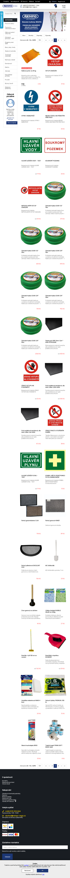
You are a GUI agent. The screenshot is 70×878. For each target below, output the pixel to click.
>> (64, 40)
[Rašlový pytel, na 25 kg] (31, 56)
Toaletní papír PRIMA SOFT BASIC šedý (53, 746)
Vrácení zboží (6, 784)
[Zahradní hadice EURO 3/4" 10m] (55, 235)
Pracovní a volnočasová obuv (10, 28)
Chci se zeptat (12, 123)
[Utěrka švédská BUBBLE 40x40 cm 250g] (55, 595)
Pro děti (7, 80)
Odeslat (7, 857)
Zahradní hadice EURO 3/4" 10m (54, 251)
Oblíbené (31, 1)
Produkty (6, 1)
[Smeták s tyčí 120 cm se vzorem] (31, 640)
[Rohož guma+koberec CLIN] (31, 505)
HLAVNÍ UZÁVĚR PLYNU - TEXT (29, 476)
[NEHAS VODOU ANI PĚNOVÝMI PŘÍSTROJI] (55, 100)
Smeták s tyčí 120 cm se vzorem (29, 656)
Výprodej (47, 35)
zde (43, 874)
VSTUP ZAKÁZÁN (51, 71)
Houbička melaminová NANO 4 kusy (30, 701)
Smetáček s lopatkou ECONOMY (52, 656)
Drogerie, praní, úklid (9, 43)
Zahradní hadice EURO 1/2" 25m (29, 251)
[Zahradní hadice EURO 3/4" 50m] (31, 325)
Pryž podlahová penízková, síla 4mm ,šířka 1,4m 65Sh (31, 431)
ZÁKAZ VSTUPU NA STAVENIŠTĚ (27, 386)
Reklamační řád (6, 798)
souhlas (26, 865)
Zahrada (7, 71)
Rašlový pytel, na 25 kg (28, 71)
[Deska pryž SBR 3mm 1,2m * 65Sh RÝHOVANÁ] (55, 325)
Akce (23, 35)
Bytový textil (9, 83)
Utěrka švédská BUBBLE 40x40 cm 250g (53, 611)
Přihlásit (54, 1)
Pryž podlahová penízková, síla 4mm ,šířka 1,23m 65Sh (55, 386)
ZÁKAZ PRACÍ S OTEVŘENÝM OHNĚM (54, 431)
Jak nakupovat (14, 1)
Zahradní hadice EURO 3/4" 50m (30, 341)
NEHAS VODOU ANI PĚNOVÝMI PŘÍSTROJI (55, 116)
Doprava (4, 795)
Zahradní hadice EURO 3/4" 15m (30, 296)
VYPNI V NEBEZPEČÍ (27, 116)
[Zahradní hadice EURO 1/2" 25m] (31, 235)
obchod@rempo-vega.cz (15, 816)
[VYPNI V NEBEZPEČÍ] (31, 100)
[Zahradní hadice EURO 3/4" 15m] (31, 280)
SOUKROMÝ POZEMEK (52, 161)
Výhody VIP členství (8, 801)
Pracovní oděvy (9, 23)
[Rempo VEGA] (10, 5)
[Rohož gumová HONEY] (55, 505)
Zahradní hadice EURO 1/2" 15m (53, 206)
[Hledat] (15, 14)
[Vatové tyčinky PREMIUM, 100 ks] (55, 685)
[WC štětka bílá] (55, 550)
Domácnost (8, 63)
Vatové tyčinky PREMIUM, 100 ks (54, 701)
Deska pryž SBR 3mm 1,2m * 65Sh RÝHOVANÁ (54, 341)
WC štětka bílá (49, 565)
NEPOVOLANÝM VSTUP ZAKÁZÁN (28, 206)
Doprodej (39, 35)
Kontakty (5, 781)
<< (46, 40)
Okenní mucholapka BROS (29, 745)
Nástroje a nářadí (10, 60)
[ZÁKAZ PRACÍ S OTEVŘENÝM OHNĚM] (55, 415)
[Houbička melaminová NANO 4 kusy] (31, 685)
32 (39, 40)
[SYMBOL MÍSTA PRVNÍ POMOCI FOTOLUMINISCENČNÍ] (55, 460)
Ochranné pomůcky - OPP (9, 38)
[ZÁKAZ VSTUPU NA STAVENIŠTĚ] (31, 370)
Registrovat (61, 1)
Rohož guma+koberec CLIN (29, 520)
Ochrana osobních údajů (9, 800)
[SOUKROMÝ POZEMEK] (55, 145)
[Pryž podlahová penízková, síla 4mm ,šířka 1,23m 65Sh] (55, 370)
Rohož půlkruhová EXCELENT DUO (30, 566)
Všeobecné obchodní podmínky (11, 793)
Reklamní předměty (8, 87)
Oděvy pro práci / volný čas (10, 33)
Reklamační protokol (8, 782)
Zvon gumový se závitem (29, 610)
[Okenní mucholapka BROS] (31, 730)
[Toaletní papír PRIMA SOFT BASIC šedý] (55, 730)
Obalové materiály (10, 51)
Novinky (31, 35)
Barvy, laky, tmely (10, 47)
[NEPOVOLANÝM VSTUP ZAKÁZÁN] (31, 190)
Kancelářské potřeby (8, 75)
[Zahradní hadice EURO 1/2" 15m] (55, 190)
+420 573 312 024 (11, 118)
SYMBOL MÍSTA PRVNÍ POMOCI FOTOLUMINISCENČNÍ (55, 476)
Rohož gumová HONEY (52, 520)
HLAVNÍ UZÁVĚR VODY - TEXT (31, 161)
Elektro (7, 67)
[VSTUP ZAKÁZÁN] (55, 56)
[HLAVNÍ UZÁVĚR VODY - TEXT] (31, 145)
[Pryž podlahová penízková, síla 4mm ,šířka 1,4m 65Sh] (31, 415)
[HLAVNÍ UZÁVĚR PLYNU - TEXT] (31, 460)
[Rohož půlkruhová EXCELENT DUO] (31, 550)
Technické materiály (8, 55)
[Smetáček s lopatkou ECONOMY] (55, 640)
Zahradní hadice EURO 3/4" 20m (54, 296)
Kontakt (37, 1)
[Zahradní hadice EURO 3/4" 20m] (55, 280)
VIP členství (24, 1)
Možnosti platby (7, 797)
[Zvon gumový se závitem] (31, 595)
